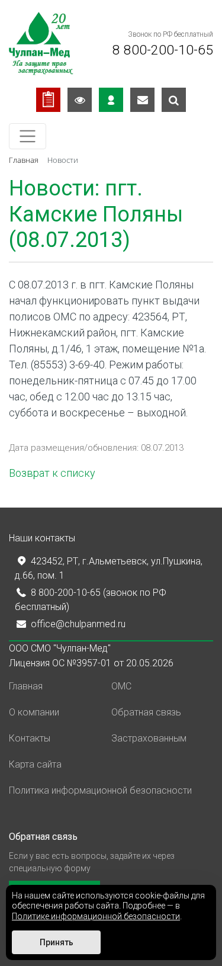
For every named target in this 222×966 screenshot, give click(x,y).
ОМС (121, 686)
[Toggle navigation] (27, 136)
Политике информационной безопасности (96, 916)
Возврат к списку (52, 473)
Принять (56, 942)
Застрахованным (148, 738)
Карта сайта (35, 764)
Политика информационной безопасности (100, 790)
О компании (34, 712)
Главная (26, 686)
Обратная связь (146, 712)
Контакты (29, 738)
